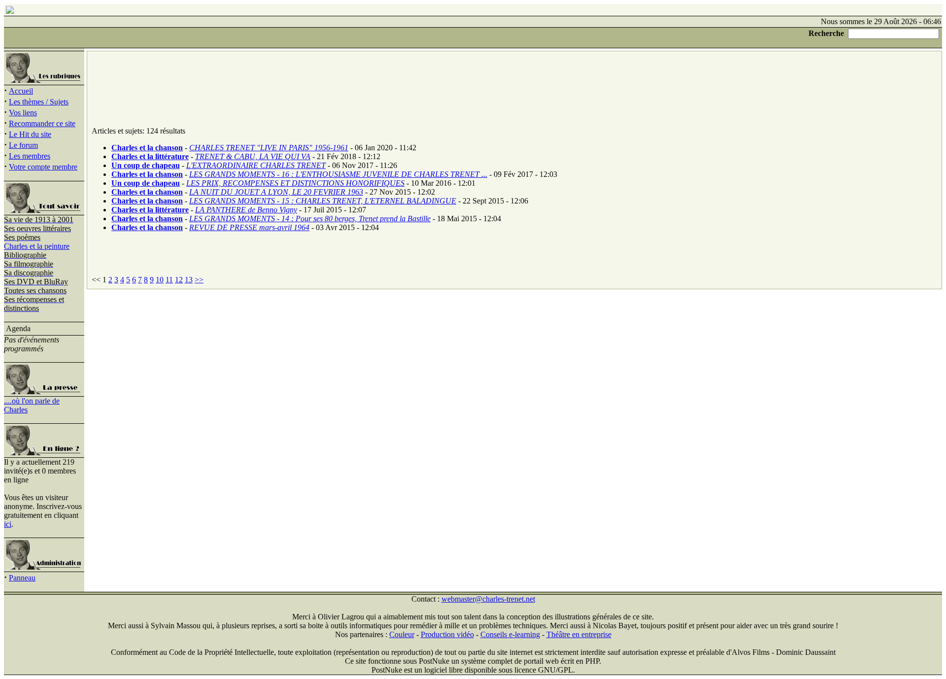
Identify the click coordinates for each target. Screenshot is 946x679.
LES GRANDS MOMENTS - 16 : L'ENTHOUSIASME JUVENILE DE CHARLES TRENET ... (338, 174)
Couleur (401, 634)
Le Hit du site (30, 134)
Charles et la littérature (150, 156)
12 (179, 279)
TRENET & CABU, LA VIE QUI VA (252, 156)
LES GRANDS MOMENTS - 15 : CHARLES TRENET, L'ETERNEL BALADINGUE (322, 201)
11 (169, 279)
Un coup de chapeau (145, 165)
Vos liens (23, 112)
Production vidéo (447, 634)
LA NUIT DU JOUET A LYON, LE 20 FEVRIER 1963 (276, 192)
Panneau (22, 578)
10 (160, 279)
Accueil (21, 91)
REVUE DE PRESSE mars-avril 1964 (249, 227)
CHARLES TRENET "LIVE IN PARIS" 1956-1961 (268, 147)
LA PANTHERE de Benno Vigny (246, 209)
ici (7, 524)
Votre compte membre (43, 167)
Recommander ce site (42, 123)
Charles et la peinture (36, 246)
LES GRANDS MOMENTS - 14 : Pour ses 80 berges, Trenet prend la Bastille (310, 218)
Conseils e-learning (510, 634)
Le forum (23, 145)
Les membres (29, 156)
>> (199, 279)
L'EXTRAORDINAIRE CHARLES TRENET (256, 165)
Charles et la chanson (147, 147)
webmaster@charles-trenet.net (488, 599)
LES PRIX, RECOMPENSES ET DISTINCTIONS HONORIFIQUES (295, 183)
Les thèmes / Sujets (38, 102)
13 (189, 279)
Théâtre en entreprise (578, 634)
